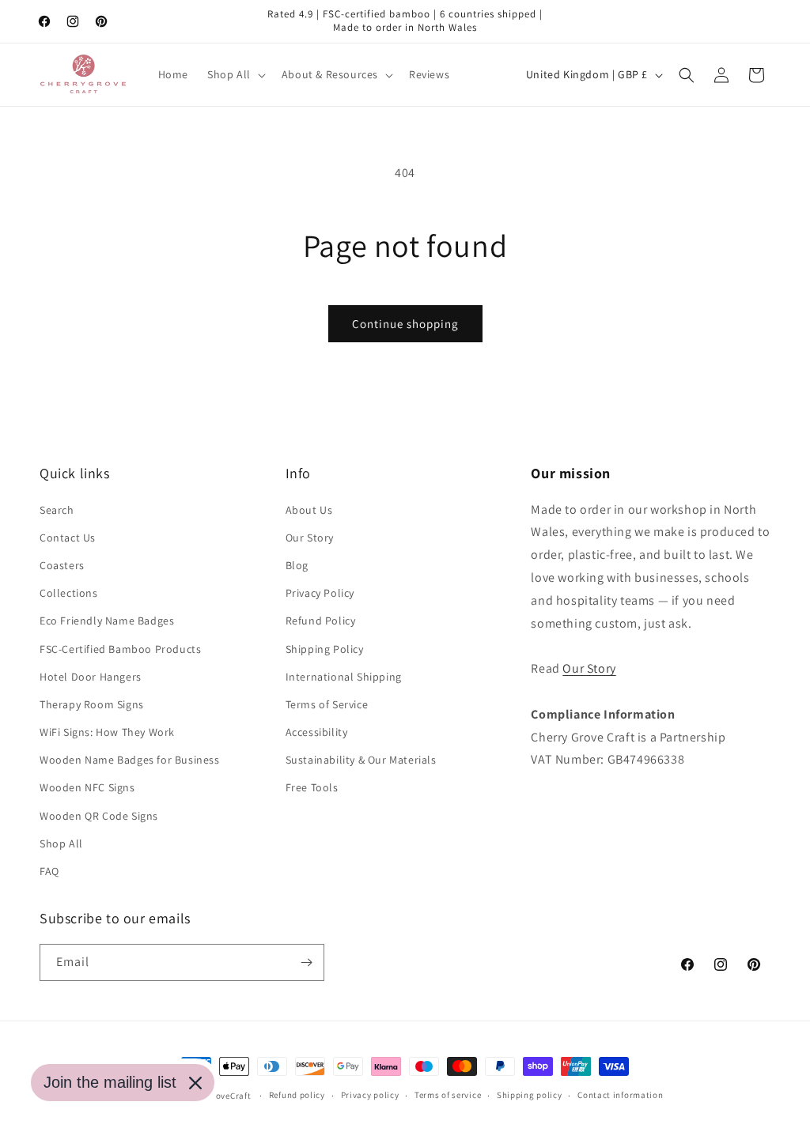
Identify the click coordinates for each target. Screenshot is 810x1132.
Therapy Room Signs (92, 704)
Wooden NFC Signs (87, 787)
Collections (69, 593)
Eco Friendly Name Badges (107, 620)
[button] (235, 74)
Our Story (310, 537)
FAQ (49, 871)
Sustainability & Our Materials (361, 760)
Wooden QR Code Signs (99, 816)
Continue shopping (405, 323)
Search (57, 510)
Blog (297, 565)
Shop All (61, 843)
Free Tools (312, 787)
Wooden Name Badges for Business (130, 760)
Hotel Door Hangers (91, 677)
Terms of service (447, 1094)
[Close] (195, 1083)
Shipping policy (529, 1094)
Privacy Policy (320, 593)
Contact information (620, 1094)
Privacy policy (370, 1094)
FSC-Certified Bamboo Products (120, 649)
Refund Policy (321, 620)
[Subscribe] (306, 962)
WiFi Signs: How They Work (107, 732)
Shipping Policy (325, 649)
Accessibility (317, 732)
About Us (309, 510)
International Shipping (344, 677)
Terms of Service (327, 704)
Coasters (62, 565)
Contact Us (68, 537)
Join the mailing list (110, 1082)
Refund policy (297, 1094)
